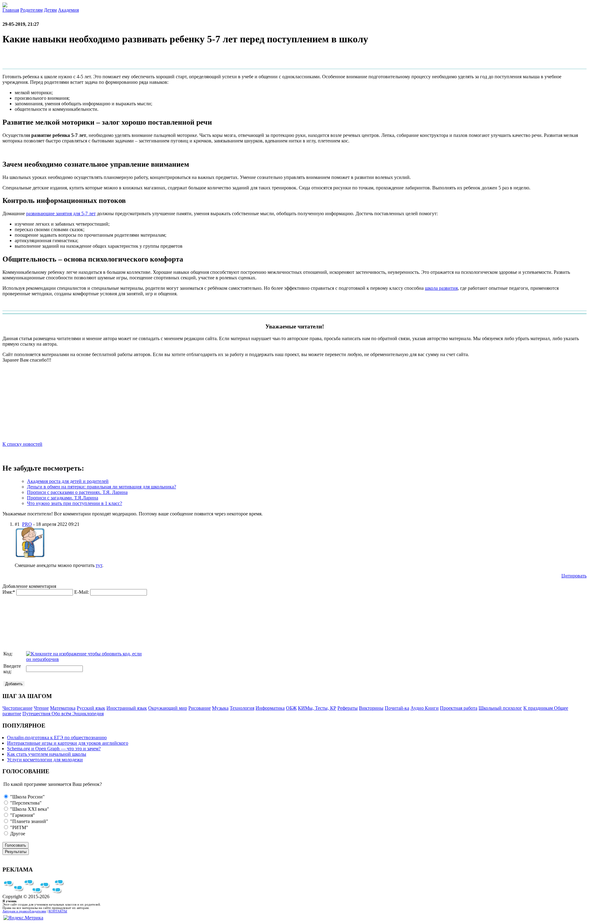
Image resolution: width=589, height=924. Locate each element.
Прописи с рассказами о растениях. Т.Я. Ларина (77, 492)
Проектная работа (458, 708)
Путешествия (37, 713)
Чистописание (17, 708)
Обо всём (62, 713)
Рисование (199, 708)
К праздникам (538, 708)
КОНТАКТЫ (57, 911)
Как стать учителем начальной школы (46, 754)
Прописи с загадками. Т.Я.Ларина (62, 497)
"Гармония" (22, 815)
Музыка (220, 708)
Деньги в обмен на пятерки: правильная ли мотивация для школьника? (101, 486)
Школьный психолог (500, 708)
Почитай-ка (397, 708)
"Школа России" (27, 796)
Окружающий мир (167, 708)
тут (99, 565)
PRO (27, 524)
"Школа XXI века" (29, 809)
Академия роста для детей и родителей (68, 481)
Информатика (270, 708)
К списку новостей (22, 444)
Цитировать (574, 575)
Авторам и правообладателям (24, 911)
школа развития (441, 288)
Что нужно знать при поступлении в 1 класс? (74, 503)
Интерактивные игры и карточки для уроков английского (67, 743)
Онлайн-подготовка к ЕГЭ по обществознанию (57, 737)
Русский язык (91, 708)
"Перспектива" (25, 803)
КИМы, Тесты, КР (317, 708)
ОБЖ (291, 708)
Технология (242, 708)
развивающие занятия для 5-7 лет (61, 213)
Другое (17, 833)
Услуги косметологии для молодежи (45, 759)
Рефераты (347, 708)
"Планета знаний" (28, 821)
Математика (62, 708)
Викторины (371, 708)
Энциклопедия (88, 713)
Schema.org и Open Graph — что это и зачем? (54, 748)
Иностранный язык (126, 708)
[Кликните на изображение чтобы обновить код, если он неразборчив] (84, 659)
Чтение (41, 708)
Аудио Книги (424, 708)
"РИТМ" (18, 827)
